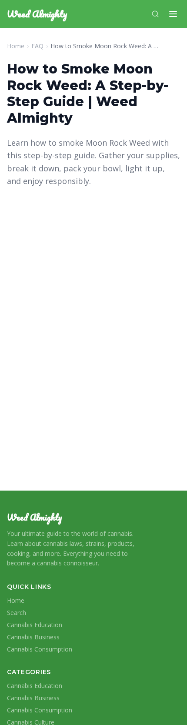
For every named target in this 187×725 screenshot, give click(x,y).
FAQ (37, 46)
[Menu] (173, 14)
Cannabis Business (33, 637)
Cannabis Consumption (39, 649)
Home (15, 46)
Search (16, 612)
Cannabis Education (34, 625)
